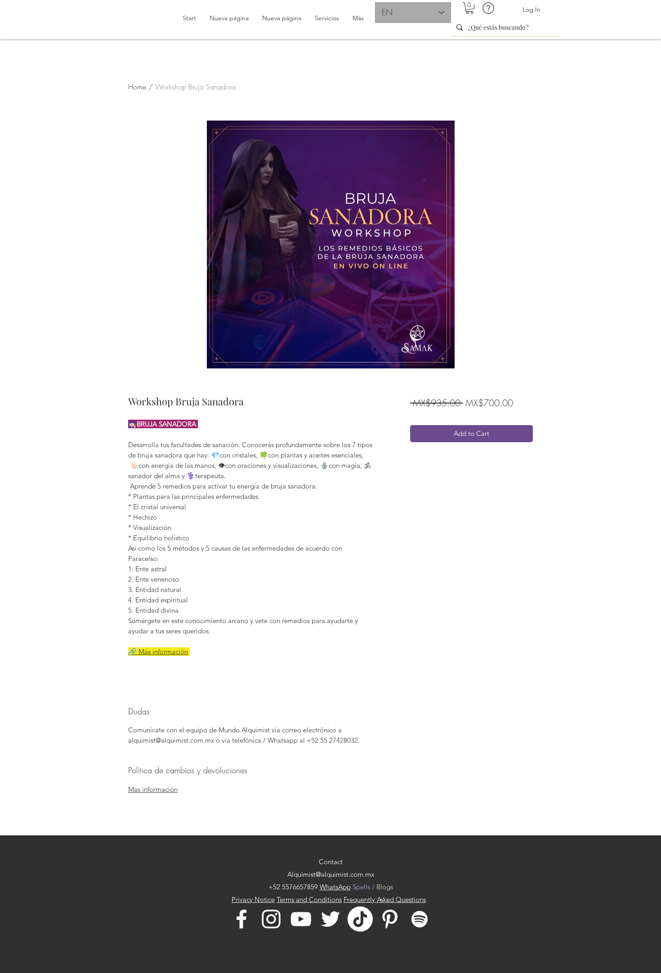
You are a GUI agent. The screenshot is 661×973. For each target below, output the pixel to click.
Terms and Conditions (309, 899)
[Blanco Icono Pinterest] (389, 919)
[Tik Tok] (360, 919)
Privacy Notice (253, 899)
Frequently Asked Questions (385, 899)
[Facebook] (241, 919)
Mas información (153, 789)
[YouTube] (300, 919)
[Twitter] (330, 919)
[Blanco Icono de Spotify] (419, 919)
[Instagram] (271, 919)
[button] (470, 8)
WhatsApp (335, 887)
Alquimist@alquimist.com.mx (330, 874)
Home (137, 87)
